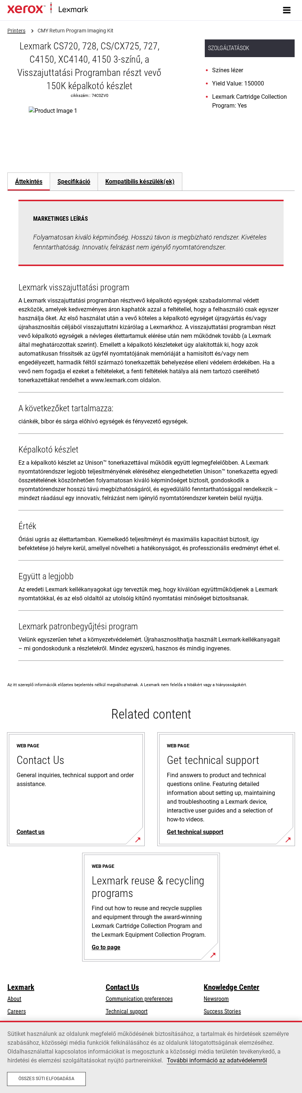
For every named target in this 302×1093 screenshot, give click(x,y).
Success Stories (222, 1011)
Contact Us (122, 987)
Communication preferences (139, 998)
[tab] (28, 181)
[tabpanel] (151, 432)
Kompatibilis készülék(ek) (140, 181)
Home (94, 10)
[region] (151, 1057)
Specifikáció (73, 181)
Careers (16, 1011)
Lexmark (20, 987)
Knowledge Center (231, 987)
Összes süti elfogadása (46, 1078)
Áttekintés (28, 181)
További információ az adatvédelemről (217, 1060)
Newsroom (216, 998)
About (14, 998)
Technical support (127, 1011)
